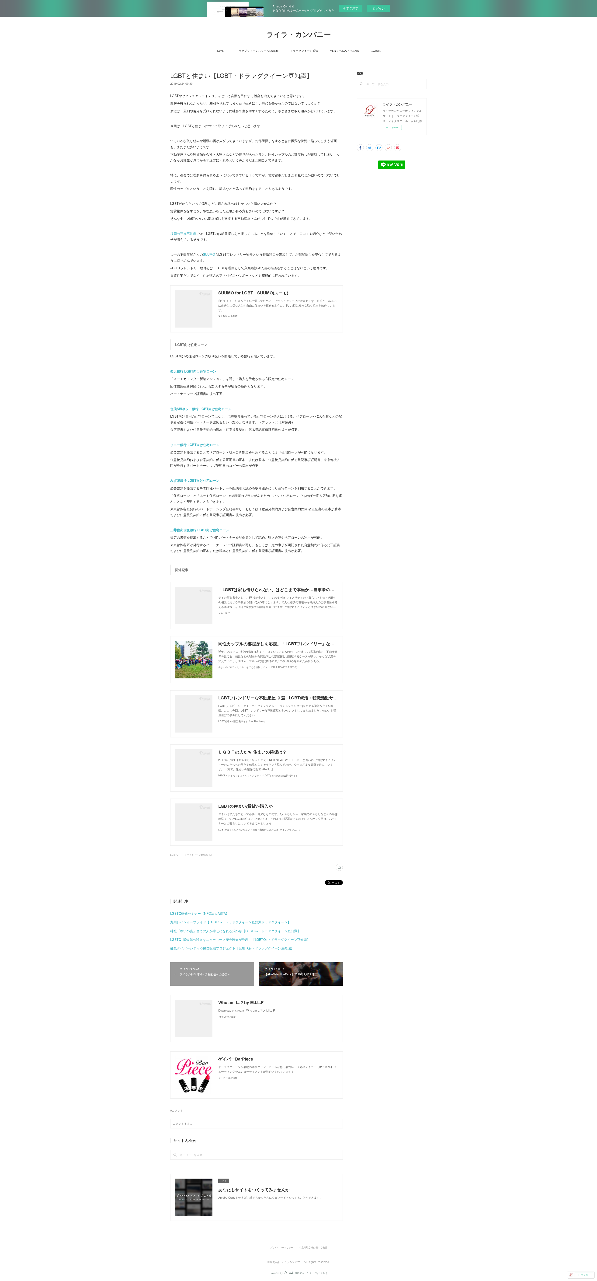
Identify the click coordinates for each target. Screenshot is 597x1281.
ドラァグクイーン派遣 (304, 50)
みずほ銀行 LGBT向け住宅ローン (194, 480)
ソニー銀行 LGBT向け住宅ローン (194, 444)
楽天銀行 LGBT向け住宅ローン (193, 371)
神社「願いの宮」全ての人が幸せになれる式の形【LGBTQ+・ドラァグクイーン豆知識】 (235, 930)
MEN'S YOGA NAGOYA (344, 50)
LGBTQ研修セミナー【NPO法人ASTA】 (199, 913)
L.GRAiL (376, 50)
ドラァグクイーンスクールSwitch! (257, 50)
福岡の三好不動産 (183, 233)
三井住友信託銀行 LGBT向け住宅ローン (199, 529)
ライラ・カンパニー (298, 34)
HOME (220, 50)
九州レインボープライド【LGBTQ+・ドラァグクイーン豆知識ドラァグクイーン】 (230, 922)
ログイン (379, 8)
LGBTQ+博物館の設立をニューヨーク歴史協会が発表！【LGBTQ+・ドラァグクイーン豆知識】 (240, 939)
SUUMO (209, 254)
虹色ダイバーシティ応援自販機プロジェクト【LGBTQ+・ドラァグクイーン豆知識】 (232, 948)
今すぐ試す (350, 8)
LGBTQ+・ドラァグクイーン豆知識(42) (191, 854)
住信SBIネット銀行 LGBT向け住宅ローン (200, 408)
